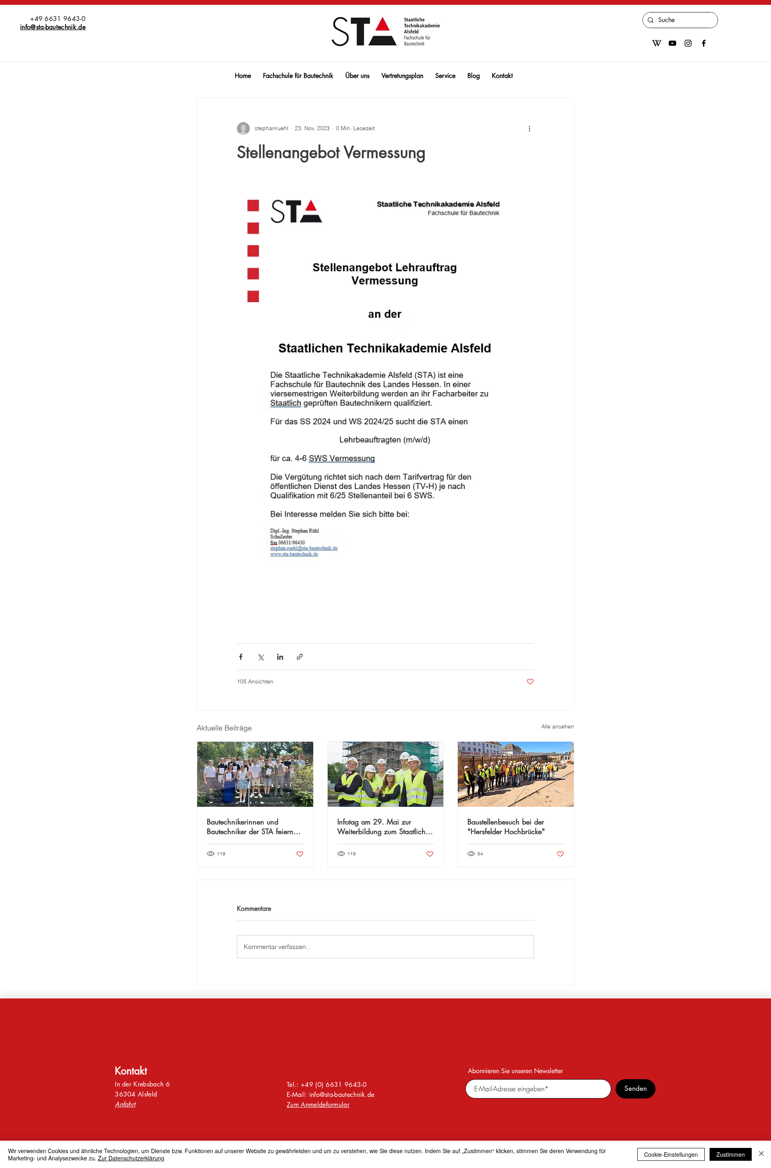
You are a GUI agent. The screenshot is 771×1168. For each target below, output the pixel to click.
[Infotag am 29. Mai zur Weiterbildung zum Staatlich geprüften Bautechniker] (386, 774)
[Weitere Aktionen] (529, 128)
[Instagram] (688, 43)
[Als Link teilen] (300, 657)
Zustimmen (730, 1154)
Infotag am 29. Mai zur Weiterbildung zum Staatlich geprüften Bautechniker (381, 826)
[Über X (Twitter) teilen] (260, 657)
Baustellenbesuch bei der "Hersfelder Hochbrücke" (506, 826)
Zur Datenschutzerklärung (131, 1158)
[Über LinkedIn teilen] (280, 657)
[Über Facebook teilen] (241, 657)
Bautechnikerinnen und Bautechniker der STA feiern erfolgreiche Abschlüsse (250, 826)
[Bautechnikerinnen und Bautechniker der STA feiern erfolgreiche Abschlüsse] (255, 774)
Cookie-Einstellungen (671, 1154)
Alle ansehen (557, 726)
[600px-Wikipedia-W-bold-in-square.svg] (656, 43)
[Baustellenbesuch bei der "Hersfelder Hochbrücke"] (516, 774)
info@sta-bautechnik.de (53, 27)
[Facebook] (703, 43)
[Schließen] (761, 1154)
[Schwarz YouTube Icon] (672, 43)
